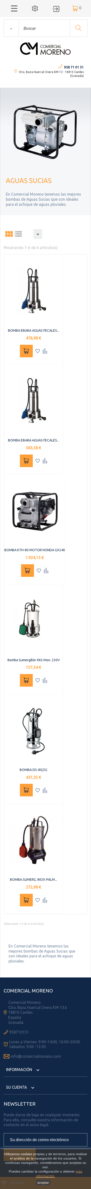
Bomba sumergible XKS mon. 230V (34, 660)
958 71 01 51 (74, 67)
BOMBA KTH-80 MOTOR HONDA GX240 (34, 550)
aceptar (43, 1182)
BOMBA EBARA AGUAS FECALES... (33, 330)
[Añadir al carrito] (26, 351)
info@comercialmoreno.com (36, 1056)
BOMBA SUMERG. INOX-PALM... (33, 879)
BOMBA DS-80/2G (33, 770)
